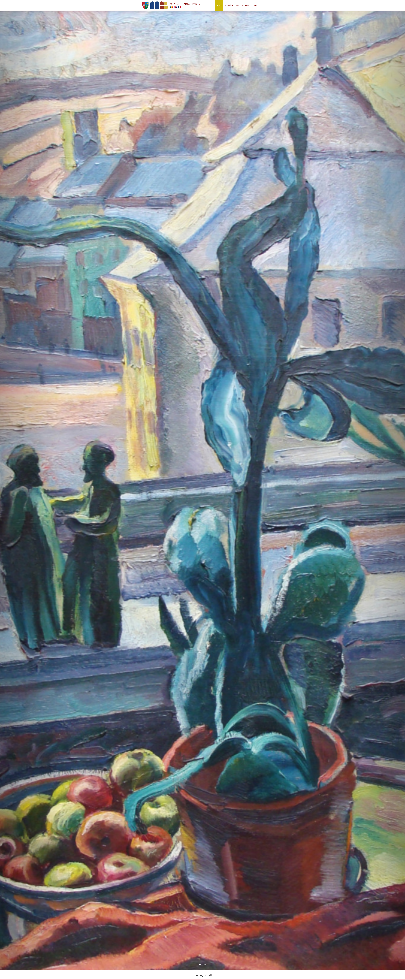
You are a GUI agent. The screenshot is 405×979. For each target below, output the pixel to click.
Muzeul (245, 5)
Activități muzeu (231, 5)
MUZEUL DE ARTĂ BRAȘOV (185, 4)
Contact (255, 5)
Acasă (219, 5)
